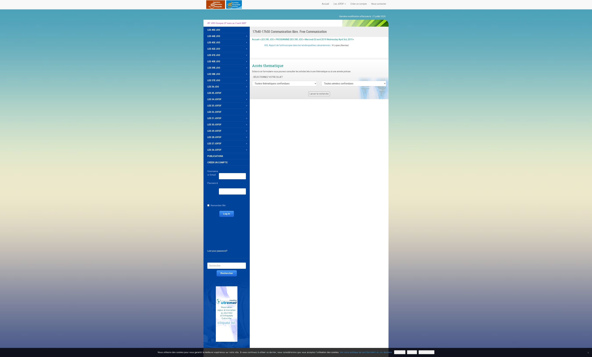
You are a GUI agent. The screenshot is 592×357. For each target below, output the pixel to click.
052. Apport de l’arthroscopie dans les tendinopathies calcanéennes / (306, 45)
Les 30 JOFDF (214, 124)
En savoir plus (426, 352)
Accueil (325, 4)
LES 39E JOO (213, 68)
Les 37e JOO (213, 80)
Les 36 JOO (213, 86)
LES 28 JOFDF (214, 137)
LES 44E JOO (213, 36)
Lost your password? (217, 251)
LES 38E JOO (213, 74)
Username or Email (212, 173)
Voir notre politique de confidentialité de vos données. (366, 352)
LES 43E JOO (213, 42)
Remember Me (218, 205)
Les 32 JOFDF (214, 112)
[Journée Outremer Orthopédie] (224, 4)
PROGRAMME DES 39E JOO (289, 39)
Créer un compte (358, 4)
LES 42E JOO (213, 49)
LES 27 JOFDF (214, 143)
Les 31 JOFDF (214, 118)
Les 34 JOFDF (214, 99)
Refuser (412, 352)
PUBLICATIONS (215, 156)
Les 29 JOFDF (214, 131)
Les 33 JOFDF (214, 105)
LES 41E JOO (213, 55)
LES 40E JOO (213, 61)
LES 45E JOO (213, 30)
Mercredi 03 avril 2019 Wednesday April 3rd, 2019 (329, 39)
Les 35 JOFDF (214, 93)
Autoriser (399, 352)
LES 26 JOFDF (214, 150)
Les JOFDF (339, 4)
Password (212, 183)
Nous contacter (378, 4)
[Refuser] (588, 352)
